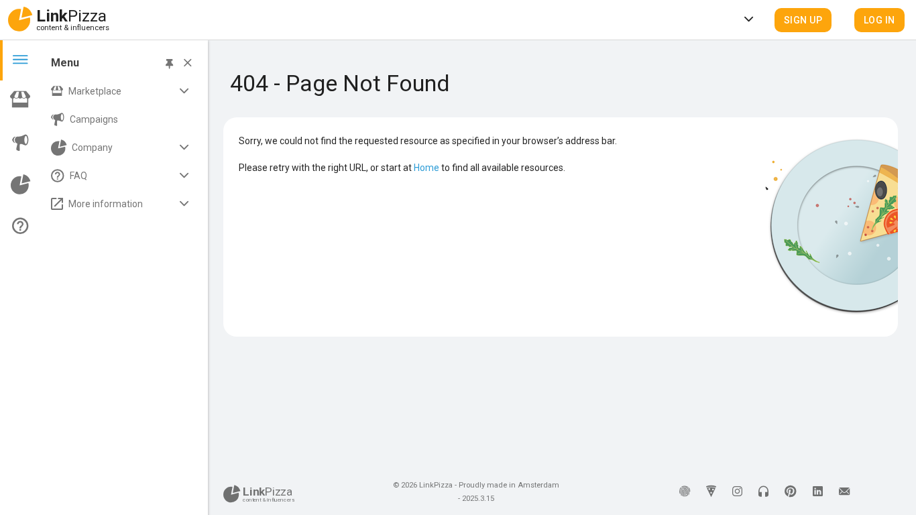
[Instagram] (737, 492)
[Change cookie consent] (684, 492)
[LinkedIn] (818, 492)
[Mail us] (844, 492)
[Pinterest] (791, 492)
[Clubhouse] (763, 492)
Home (426, 167)
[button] (803, 20)
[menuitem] (122, 91)
